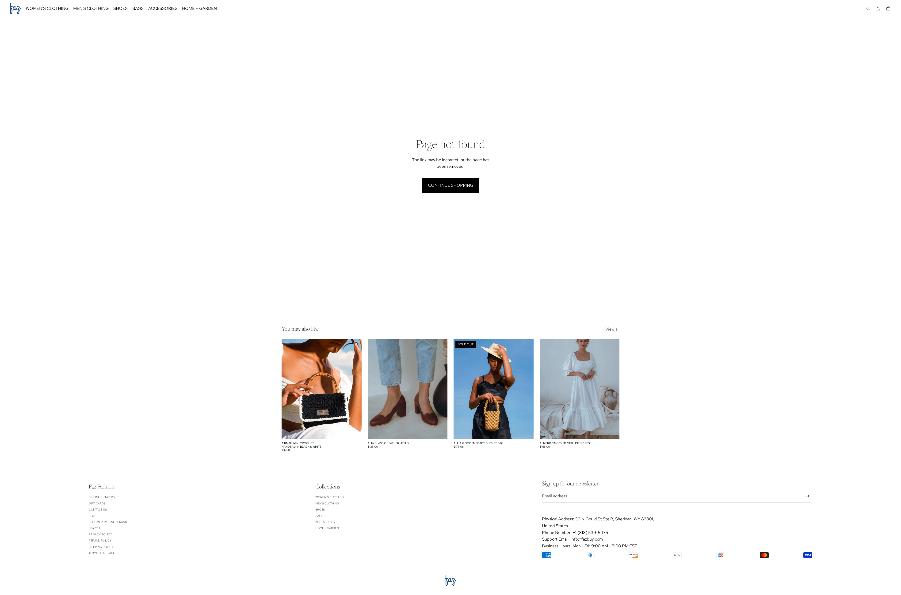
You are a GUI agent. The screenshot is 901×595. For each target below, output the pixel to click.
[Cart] (888, 8)
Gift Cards (97, 503)
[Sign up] (807, 496)
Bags (319, 516)
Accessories (325, 522)
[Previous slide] (289, 389)
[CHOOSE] (440, 432)
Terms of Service (102, 553)
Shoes (320, 509)
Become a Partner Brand (108, 522)
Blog (93, 516)
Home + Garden (327, 528)
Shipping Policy (101, 547)
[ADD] (354, 432)
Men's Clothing (327, 503)
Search (94, 528)
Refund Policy (100, 540)
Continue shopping (450, 185)
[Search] (868, 8)
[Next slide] (354, 389)
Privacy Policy (100, 534)
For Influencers (102, 497)
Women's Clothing (329, 497)
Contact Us (98, 509)
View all (612, 329)
